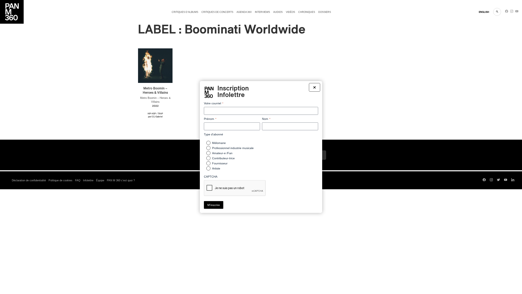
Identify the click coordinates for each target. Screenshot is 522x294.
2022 (155, 106)
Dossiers (324, 12)
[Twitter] (498, 180)
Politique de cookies (60, 180)
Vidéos (290, 12)
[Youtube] (516, 12)
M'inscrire (213, 205)
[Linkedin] (512, 180)
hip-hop (152, 114)
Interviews (262, 12)
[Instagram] (511, 12)
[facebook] (506, 12)
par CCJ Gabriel (155, 117)
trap (160, 114)
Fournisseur (220, 163)
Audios (278, 12)
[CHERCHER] (497, 12)
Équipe (100, 180)
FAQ (77, 180)
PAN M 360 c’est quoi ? (121, 180)
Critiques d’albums (185, 12)
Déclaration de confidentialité (29, 180)
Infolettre (88, 180)
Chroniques (306, 12)
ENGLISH (484, 12)
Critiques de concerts (217, 12)
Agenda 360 (244, 12)
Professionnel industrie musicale (233, 148)
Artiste (216, 168)
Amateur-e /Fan (222, 153)
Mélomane (219, 143)
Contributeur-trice (223, 158)
